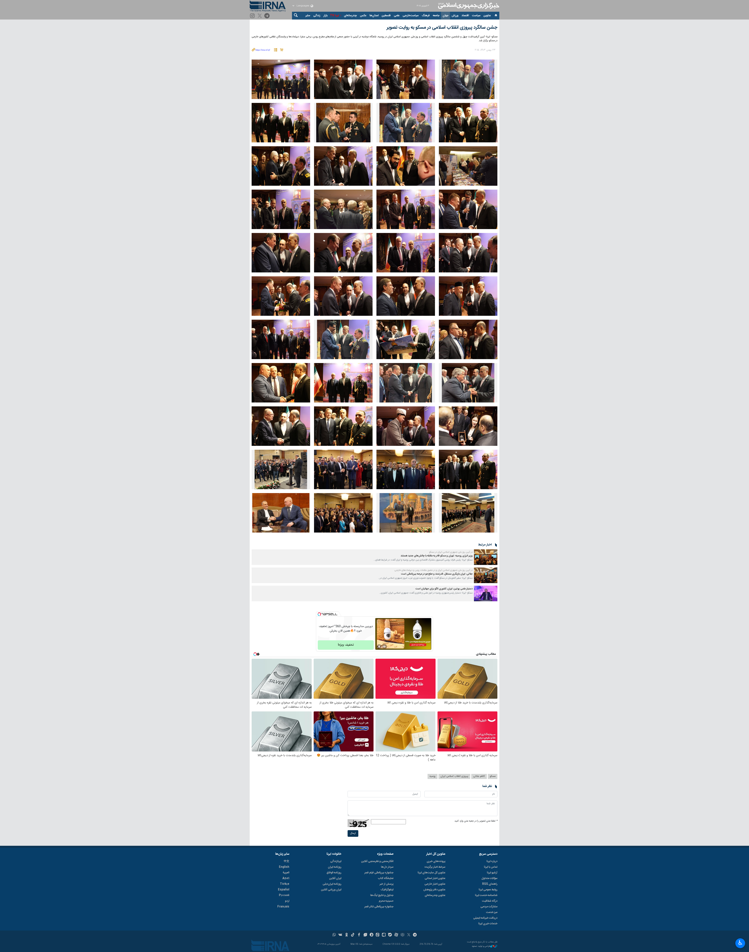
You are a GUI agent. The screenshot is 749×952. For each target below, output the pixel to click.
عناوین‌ (487, 15)
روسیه (433, 776)
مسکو (492, 776)
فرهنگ (426, 15)
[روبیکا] (402, 935)
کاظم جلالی (479, 776)
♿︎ (740, 942)
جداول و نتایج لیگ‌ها (381, 895)
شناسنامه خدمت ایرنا (486, 895)
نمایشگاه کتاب (385, 878)
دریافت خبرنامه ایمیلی (485, 918)
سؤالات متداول (489, 878)
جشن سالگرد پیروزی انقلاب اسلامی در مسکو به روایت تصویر (442, 27)
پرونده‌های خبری (436, 861)
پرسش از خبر (386, 884)
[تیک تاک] (352, 935)
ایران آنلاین (335, 878)
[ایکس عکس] (260, 16)
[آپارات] (396, 935)
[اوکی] (346, 935)
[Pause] (379, 646)
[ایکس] (408, 935)
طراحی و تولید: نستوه (481, 946)
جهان (445, 15)
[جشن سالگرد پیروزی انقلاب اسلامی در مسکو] (405, 469)
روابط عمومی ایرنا (488, 889)
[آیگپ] (383, 935)
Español (283, 889)
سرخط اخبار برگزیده (434, 867)
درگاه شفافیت (489, 901)
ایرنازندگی (335, 861)
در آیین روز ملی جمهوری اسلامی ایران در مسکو (451, 552)
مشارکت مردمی (488, 906)
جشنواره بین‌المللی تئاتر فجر (378, 906)
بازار (325, 15)
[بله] (390, 935)
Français (283, 906)
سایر (307, 15)
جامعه (436, 15)
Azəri (285, 878)
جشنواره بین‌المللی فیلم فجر (378, 872)
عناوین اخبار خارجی (434, 884)
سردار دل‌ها (387, 867)
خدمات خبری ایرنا (487, 923)
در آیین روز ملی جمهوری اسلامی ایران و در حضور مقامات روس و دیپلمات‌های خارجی (433, 570)
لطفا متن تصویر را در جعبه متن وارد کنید (475, 821)
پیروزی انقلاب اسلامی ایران (454, 776)
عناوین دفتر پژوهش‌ (434, 889)
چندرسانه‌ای (350, 15)
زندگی (316, 15)
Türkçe (284, 884)
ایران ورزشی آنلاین (331, 889)
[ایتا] (377, 935)
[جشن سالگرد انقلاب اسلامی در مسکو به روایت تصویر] (468, 79)
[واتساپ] (334, 935)
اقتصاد (465, 15)
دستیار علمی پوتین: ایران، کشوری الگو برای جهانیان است (444, 589)
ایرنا (468, 6)
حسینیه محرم (386, 901)
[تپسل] (319, 614)
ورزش (455, 15)
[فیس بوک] (359, 935)
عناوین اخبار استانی (435, 878)
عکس (363, 15)
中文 (286, 861)
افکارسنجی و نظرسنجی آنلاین (377, 861)
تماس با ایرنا (490, 867)
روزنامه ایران (334, 867)
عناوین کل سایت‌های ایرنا (431, 872)
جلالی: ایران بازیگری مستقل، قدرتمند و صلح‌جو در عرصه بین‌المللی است (437, 574)
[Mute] (384, 646)
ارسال (353, 833)
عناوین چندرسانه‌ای (435, 895)
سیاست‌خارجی (411, 15)
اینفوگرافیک (387, 889)
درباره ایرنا (491, 861)
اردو (287, 901)
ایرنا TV (334, 15)
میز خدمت (491, 912)
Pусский (284, 895)
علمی (396, 15)
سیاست (476, 15)
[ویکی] (340, 935)
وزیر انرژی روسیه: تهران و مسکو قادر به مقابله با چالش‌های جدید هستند (437, 556)
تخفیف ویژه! (346, 645)
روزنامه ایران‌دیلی (332, 884)
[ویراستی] (365, 935)
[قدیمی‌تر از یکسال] (485, 557)
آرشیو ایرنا (492, 872)
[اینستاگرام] (253, 16)
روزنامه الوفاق (334, 872)
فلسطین (386, 15)
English (284, 867)
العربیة (286, 872)
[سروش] (371, 935)
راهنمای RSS (489, 884)
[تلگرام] (267, 16)
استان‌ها (374, 15)
